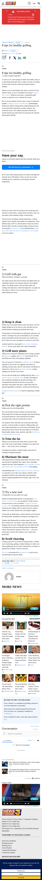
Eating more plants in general (11, 391)
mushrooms (7, 356)
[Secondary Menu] (4, 3)
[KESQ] (12, 3)
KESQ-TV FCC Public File (10, 821)
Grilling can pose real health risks (18, 103)
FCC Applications (16, 828)
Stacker (6, 50)
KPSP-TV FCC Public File (10, 824)
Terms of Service (7, 819)
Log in (32, 726)
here (5, 719)
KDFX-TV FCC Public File (10, 826)
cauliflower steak (27, 362)
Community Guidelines (31, 819)
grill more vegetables (25, 369)
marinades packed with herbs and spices (27, 470)
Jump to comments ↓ (8, 568)
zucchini (22, 356)
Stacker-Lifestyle (20, 561)
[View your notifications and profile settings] (38, 740)
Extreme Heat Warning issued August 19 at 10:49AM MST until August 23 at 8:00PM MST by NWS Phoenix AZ (21, 19)
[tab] (7, 740)
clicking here (8, 713)
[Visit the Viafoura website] (36, 778)
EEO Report (6, 828)
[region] (21, 753)
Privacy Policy (17, 819)
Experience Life (16, 228)
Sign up (37, 726)
